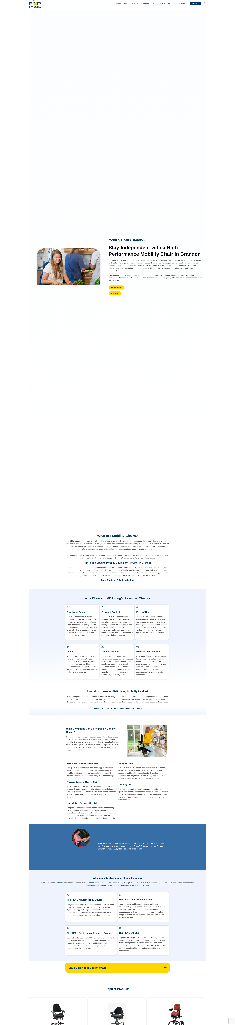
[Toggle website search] (205, 3)
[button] (117, 968)
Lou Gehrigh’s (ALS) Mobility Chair (82, 803)
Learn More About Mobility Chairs (87, 967)
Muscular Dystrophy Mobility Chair (82, 782)
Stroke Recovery (125, 763)
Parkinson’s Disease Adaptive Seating (83, 763)
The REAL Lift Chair (129, 933)
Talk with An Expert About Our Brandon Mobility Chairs (117, 708)
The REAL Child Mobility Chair (135, 899)
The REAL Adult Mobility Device (84, 899)
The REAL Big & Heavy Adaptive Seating (89, 933)
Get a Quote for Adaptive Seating (117, 580)
